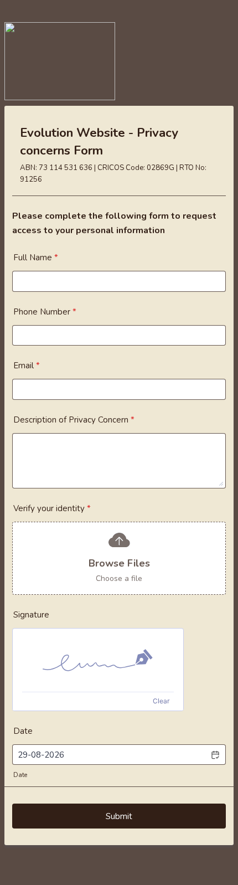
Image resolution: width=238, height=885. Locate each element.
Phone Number (44, 311)
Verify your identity (52, 508)
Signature (31, 614)
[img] (98, 660)
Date (20, 775)
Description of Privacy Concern (73, 419)
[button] (215, 754)
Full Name (35, 257)
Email (26, 365)
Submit (119, 816)
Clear (161, 701)
